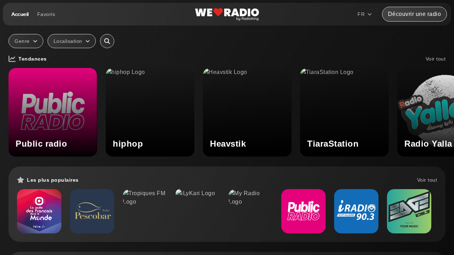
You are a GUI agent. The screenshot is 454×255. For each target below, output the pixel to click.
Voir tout (436, 59)
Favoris (46, 14)
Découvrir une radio (414, 14)
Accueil (20, 14)
